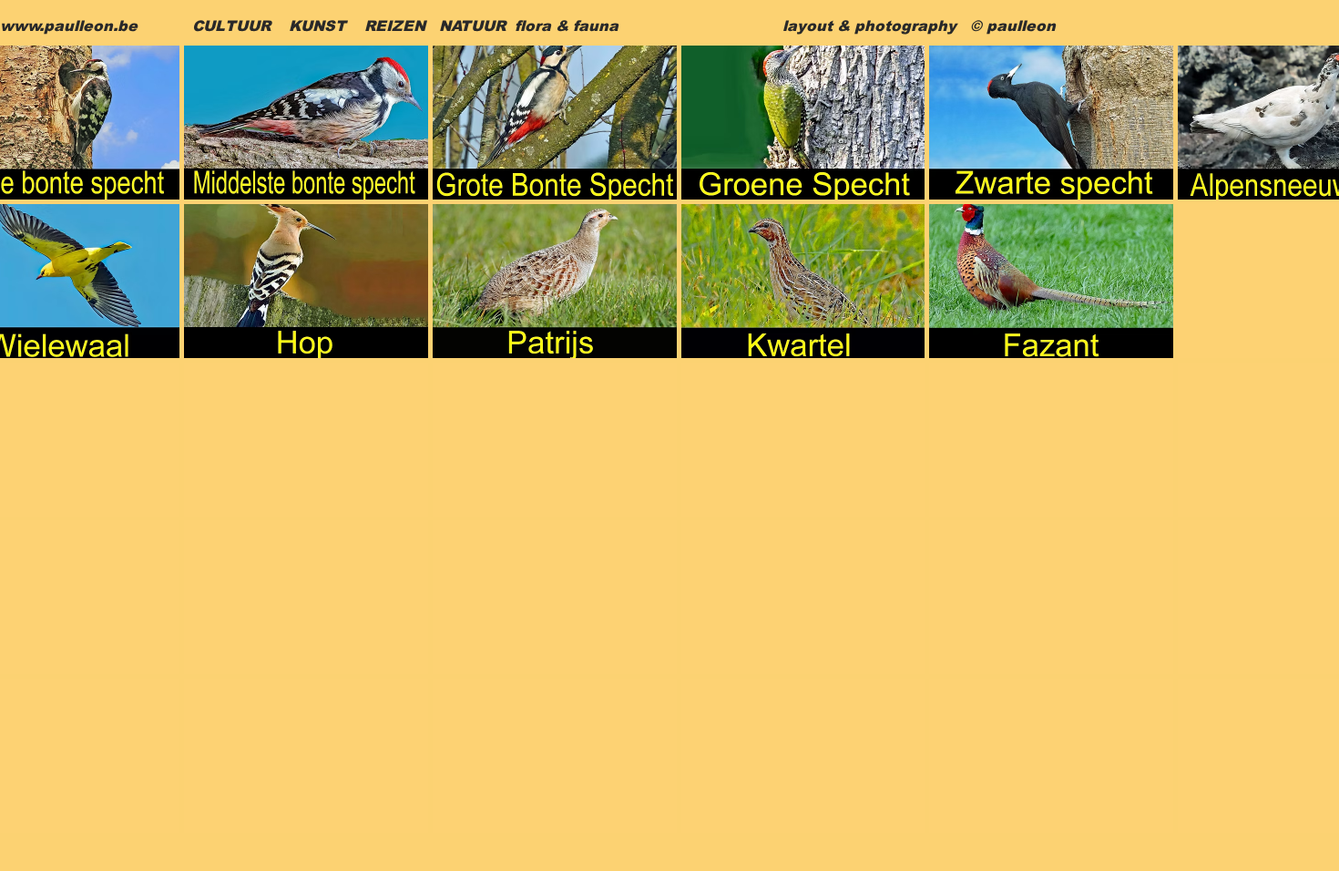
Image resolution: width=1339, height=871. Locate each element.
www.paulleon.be (69, 26)
